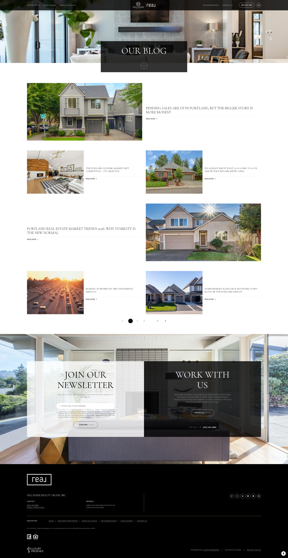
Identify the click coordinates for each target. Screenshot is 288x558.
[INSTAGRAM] (237, 496)
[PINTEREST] (253, 496)
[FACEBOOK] (232, 496)
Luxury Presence (211, 550)
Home (51, 521)
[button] (202, 413)
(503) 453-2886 (246, 5)
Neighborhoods (211, 5)
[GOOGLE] (258, 496)
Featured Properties (67, 521)
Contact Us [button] (142, 521)
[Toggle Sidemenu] (258, 5)
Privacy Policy (86, 417)
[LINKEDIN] (242, 496)
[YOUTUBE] (248, 496)
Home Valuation (67, 5)
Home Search (50, 5)
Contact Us (227, 5)
